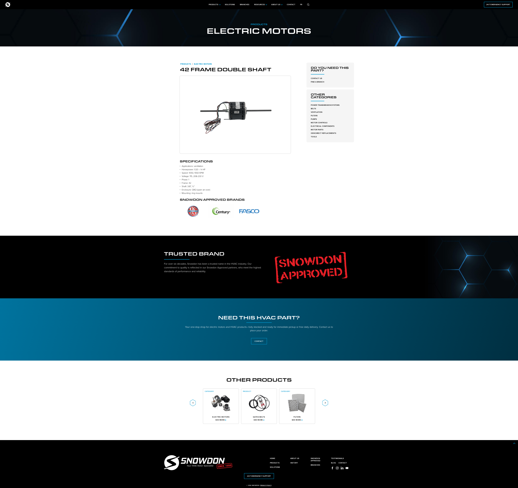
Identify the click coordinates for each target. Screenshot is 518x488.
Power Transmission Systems (325, 105)
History (294, 463)
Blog (333, 463)
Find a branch (317, 82)
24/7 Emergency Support (498, 4)
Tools (314, 136)
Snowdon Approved (315, 459)
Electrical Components (323, 126)
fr (301, 4)
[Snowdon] (7, 4)
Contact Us (316, 78)
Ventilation (316, 112)
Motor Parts (317, 129)
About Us (275, 4)
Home (272, 458)
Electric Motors (203, 64)
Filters (314, 115)
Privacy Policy (266, 485)
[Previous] (193, 402)
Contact (291, 4)
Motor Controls (319, 122)
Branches (244, 4)
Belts (313, 108)
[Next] (325, 402)
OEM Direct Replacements (323, 133)
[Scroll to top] (514, 443)
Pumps (314, 119)
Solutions (230, 4)
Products (213, 4)
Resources (259, 4)
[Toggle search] (308, 5)
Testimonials (337, 458)
